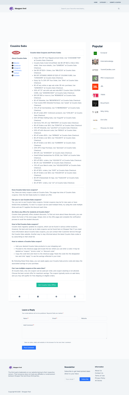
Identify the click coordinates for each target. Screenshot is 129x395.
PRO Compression (107, 78)
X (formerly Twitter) (18, 71)
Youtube (16, 75)
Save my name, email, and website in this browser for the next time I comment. (47, 342)
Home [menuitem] (95, 2)
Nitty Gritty (105, 111)
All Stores (98, 380)
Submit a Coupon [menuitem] (115, 2)
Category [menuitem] (103, 2)
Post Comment (29, 348)
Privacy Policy (100, 378)
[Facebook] (19, 296)
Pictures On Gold (107, 128)
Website (16, 63)
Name (25, 318)
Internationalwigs (107, 61)
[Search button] (119, 8)
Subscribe (84, 379)
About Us (98, 371)
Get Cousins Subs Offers (47, 285)
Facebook (17, 65)
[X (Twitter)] (38, 296)
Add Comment (28, 325)
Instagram (17, 68)
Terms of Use (100, 376)
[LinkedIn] (75, 296)
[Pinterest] (56, 296)
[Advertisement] (64, 26)
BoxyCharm (105, 103)
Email (54, 318)
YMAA (103, 95)
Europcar (104, 53)
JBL (102, 86)
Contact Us (99, 373)
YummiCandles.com (108, 69)
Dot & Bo (104, 120)
